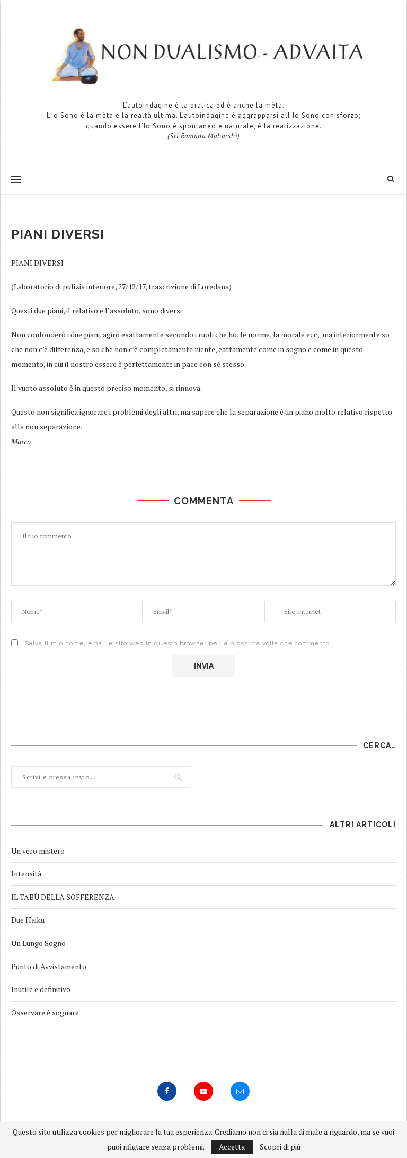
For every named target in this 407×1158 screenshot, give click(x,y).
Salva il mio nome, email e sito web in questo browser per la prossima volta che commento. (178, 643)
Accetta (232, 1147)
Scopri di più (280, 1147)
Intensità (26, 873)
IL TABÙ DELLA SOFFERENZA (62, 897)
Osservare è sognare (45, 1012)
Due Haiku (28, 920)
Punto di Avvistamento (48, 966)
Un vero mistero (38, 851)
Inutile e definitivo (40, 989)
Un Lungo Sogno (38, 943)
